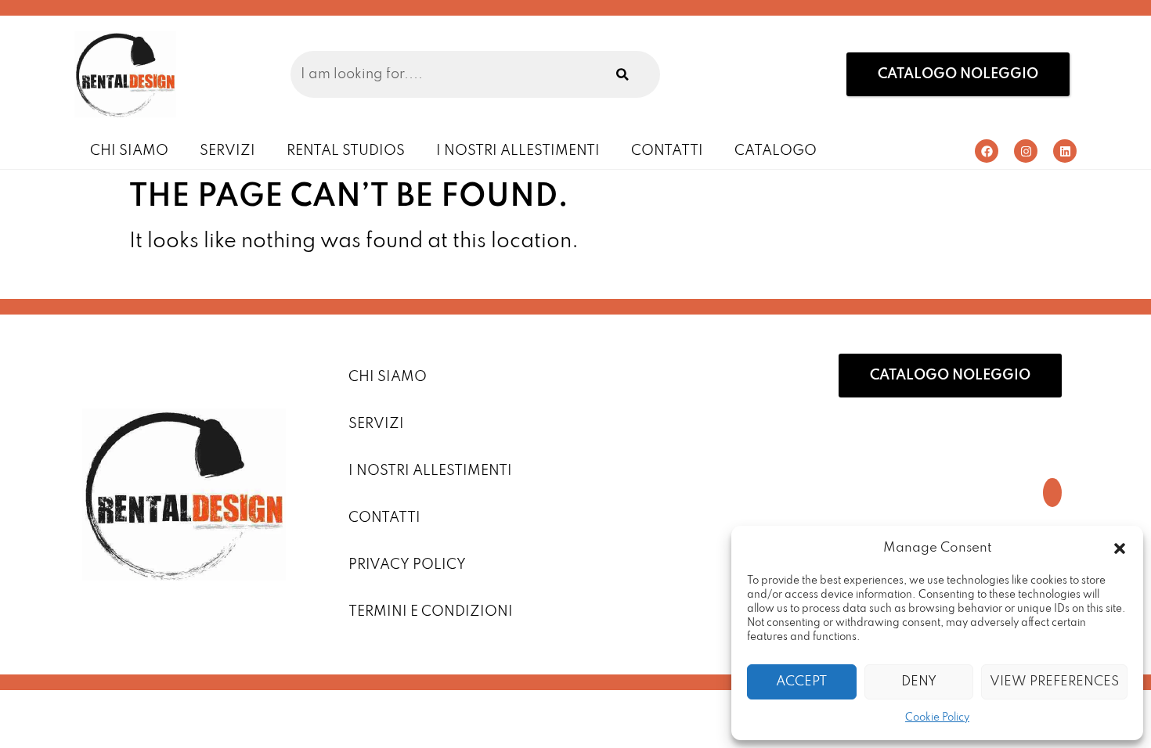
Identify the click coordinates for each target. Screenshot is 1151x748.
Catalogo (775, 151)
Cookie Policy (937, 718)
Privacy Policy (407, 565)
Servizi (227, 151)
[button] (1120, 548)
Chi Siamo (129, 151)
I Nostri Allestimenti (518, 151)
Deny (918, 682)
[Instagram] (1025, 151)
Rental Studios (346, 151)
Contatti (667, 151)
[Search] (622, 74)
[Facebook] (986, 151)
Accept (801, 682)
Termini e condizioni (430, 612)
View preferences (1054, 682)
